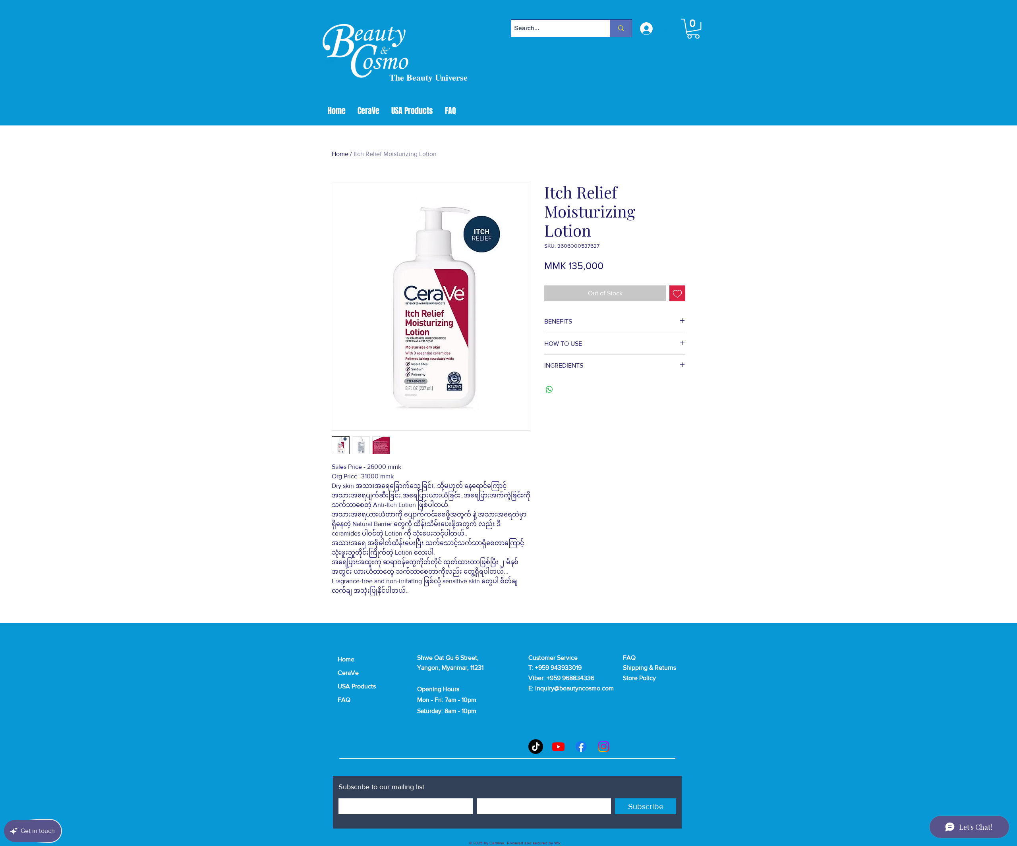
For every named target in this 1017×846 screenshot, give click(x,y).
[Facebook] (581, 746)
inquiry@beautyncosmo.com (574, 688)
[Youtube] (558, 746)
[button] (693, 29)
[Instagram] (603, 746)
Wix (557, 843)
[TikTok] (535, 746)
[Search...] (621, 28)
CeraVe (348, 672)
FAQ (344, 699)
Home (340, 153)
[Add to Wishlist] (677, 293)
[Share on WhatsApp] (549, 389)
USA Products (357, 686)
